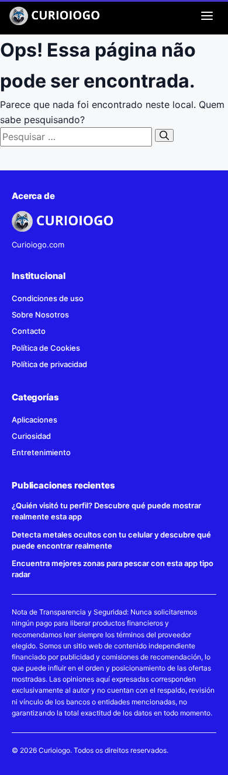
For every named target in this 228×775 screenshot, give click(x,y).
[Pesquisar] (164, 135)
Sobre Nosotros (40, 314)
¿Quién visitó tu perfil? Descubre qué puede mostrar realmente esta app (106, 511)
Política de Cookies (46, 347)
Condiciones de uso (48, 298)
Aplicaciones (34, 419)
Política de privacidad (49, 364)
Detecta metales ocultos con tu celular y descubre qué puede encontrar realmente (111, 540)
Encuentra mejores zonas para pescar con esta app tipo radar (112, 568)
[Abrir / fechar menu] (207, 15)
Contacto (29, 331)
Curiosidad (31, 436)
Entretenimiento (41, 452)
